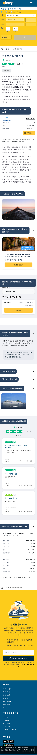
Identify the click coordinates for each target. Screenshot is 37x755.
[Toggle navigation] (31, 3)
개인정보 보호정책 (9, 729)
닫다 (32, 750)
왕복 (4, 12)
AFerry (6, 685)
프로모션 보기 (18, 265)
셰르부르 (30, 302)
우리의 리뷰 (7, 701)
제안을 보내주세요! (20, 658)
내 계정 (5, 717)
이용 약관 (6, 726)
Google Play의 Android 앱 (8, 745)
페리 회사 (6, 692)
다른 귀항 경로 (17, 12)
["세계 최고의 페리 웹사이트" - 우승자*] (8, 3)
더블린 (21, 302)
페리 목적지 (7, 689)
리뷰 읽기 (6, 71)
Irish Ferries (30, 119)
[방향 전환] (34, 15)
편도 (9, 12)
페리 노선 (6, 695)
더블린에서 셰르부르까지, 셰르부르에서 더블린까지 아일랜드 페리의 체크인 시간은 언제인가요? (17, 354)
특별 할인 (6, 704)
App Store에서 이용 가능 (8, 741)
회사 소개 (6, 723)
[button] (18, 291)
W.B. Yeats (13, 407)
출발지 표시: (6, 287)
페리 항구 (6, 698)
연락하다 (6, 720)
